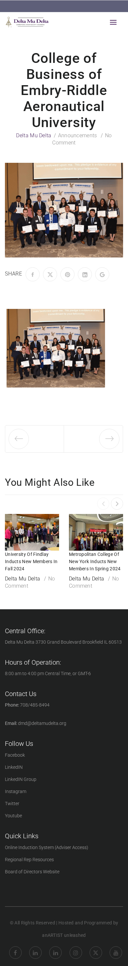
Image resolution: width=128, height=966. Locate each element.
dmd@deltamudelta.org (42, 723)
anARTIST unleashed (64, 935)
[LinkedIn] (85, 274)
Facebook (15, 755)
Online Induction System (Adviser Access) (46, 847)
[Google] (102, 274)
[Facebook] (33, 274)
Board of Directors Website (32, 871)
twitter (96, 947)
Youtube (13, 815)
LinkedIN (14, 767)
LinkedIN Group (20, 779)
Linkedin (35, 947)
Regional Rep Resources (29, 859)
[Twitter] (50, 274)
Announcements (77, 135)
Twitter (12, 803)
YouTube (116, 947)
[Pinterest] (67, 274)
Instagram (15, 791)
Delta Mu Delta (33, 135)
